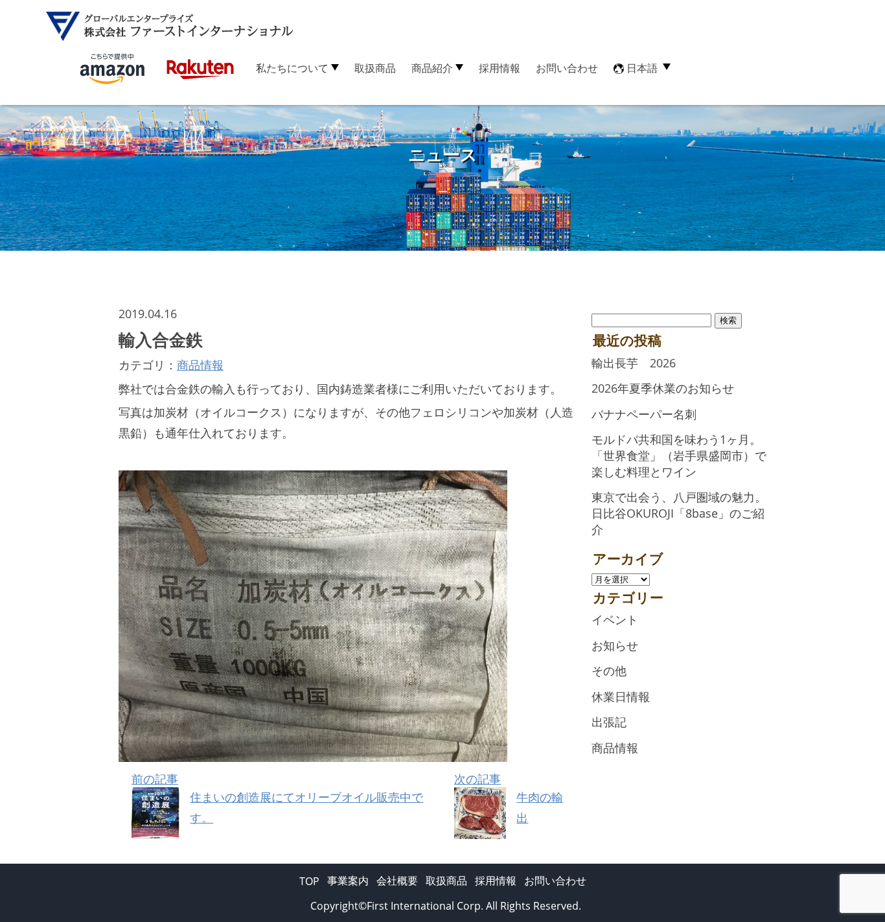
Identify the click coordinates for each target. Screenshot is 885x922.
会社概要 (397, 880)
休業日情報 (621, 696)
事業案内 (348, 880)
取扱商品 (375, 68)
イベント (615, 619)
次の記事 (508, 798)
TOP (309, 881)
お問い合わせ (567, 68)
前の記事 (277, 798)
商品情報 (200, 365)
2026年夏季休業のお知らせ (663, 388)
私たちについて (292, 68)
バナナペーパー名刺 (644, 414)
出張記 (609, 722)
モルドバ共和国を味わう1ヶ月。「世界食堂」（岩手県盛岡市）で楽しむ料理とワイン (679, 455)
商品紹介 (432, 68)
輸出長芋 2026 (634, 363)
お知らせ (615, 645)
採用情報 (499, 68)
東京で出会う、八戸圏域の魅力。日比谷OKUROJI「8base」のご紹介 (679, 512)
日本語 (642, 68)
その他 (609, 670)
